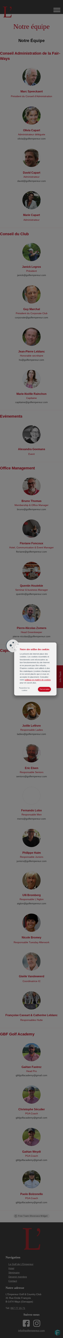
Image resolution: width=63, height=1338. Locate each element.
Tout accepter (45, 689)
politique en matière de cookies (38, 680)
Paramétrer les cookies (24, 689)
